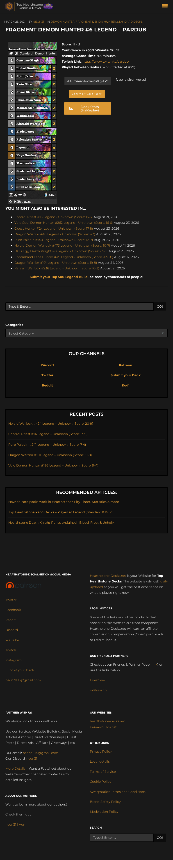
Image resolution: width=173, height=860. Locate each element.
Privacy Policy (101, 751)
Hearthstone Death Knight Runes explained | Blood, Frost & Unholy (61, 523)
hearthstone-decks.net (107, 721)
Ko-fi (126, 385)
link (154, 664)
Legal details (100, 761)
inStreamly (98, 690)
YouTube (12, 640)
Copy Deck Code (87, 94)
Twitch (10, 650)
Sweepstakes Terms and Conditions (118, 792)
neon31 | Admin (17, 824)
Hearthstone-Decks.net (108, 576)
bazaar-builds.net (103, 727)
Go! (160, 306)
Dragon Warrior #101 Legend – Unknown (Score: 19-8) (50, 455)
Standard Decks (130, 21)
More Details (15, 768)
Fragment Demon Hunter (96, 21)
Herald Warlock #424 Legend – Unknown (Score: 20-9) (50, 424)
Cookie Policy (100, 782)
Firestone (97, 680)
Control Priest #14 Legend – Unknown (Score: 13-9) (48, 434)
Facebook (13, 610)
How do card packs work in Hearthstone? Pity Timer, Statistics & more (63, 502)
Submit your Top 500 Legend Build (59, 277)
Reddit (47, 385)
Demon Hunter (63, 21)
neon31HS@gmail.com (23, 680)
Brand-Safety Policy (105, 802)
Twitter (47, 375)
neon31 (38, 21)
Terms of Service (103, 772)
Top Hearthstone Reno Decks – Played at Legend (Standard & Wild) (61, 512)
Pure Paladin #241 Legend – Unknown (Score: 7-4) (47, 445)
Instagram (13, 660)
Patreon (125, 365)
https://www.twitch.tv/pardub (105, 61)
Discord (47, 365)
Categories (14, 325)
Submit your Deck (126, 375)
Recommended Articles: (86, 492)
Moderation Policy (104, 812)
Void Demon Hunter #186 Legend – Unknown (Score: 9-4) (53, 465)
